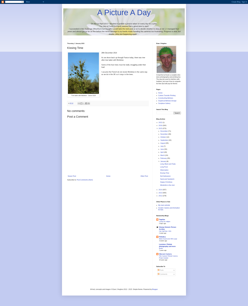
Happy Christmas (166, 182)
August (163, 143)
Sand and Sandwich (167, 179)
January (163, 161)
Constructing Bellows (165, 98)
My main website (164, 205)
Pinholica (162, 237)
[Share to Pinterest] (88, 103)
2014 (161, 190)
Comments (163, 274)
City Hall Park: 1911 (165, 231)
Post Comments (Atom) (85, 180)
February (163, 158)
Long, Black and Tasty (168, 164)
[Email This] (79, 103)
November (164, 134)
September (164, 140)
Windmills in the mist (167, 185)
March (162, 155)
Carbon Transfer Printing (167, 95)
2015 (161, 128)
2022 (161, 122)
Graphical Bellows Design (167, 101)
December (164, 131)
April (162, 152)
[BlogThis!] (81, 103)
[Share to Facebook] (86, 103)
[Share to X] (84, 103)
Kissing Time (164, 173)
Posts (161, 270)
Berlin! (161, 248)
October (163, 137)
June (162, 149)
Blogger (155, 289)
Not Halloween (165, 176)
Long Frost (164, 167)
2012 (161, 196)
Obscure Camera (165, 254)
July (162, 146)
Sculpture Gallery (164, 103)
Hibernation (164, 170)
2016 (161, 125)
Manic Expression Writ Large (168, 239)
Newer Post (72, 176)
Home (108, 176)
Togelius (162, 219)
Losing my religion (164, 221)
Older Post (144, 176)
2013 (161, 193)
